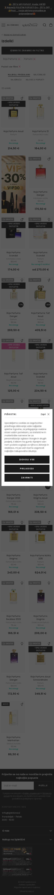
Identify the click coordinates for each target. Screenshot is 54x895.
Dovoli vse (27, 459)
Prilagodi (27, 468)
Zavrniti (27, 477)
